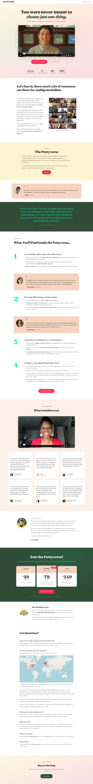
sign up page (35, 744)
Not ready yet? (55, 62)
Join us (47, 172)
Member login (86, 1)
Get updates (46, 776)
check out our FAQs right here (30, 736)
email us (48, 736)
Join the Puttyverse (39, 61)
